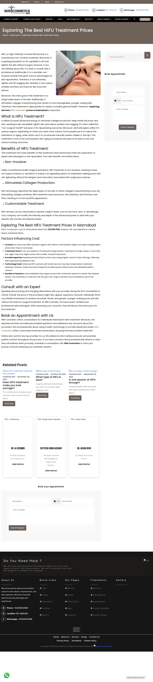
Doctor (37, 2)
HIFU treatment (18, 110)
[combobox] (56, 501)
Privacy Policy (63, 640)
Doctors (75, 637)
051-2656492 (106, 10)
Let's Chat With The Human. (135, 678)
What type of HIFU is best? (48, 378)
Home (5, 35)
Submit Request (17, 528)
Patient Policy (90, 640)
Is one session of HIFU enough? (82, 381)
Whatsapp (145, 19)
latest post (15, 35)
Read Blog (9, 403)
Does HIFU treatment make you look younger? (16, 385)
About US (25, 2)
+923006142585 (78, 10)
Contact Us (59, 2)
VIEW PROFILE (18, 464)
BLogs (84, 637)
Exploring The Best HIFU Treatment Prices (40, 35)
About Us (65, 637)
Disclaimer (76, 640)
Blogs (47, 2)
